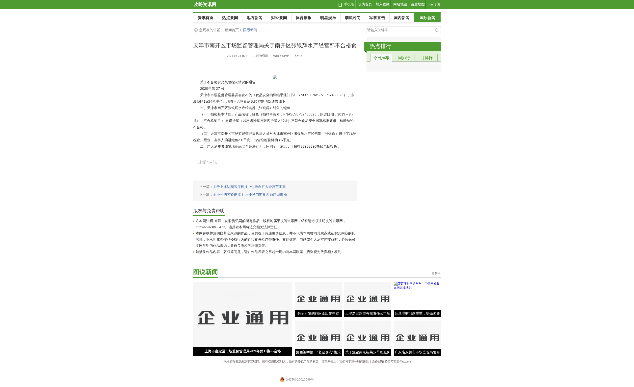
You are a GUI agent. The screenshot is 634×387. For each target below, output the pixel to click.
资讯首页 (205, 18)
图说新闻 (205, 272)
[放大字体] (353, 56)
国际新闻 (427, 18)
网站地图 (400, 4)
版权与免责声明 (209, 210)
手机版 (349, 4)
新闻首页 (232, 30)
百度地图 (418, 4)
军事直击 (377, 18)
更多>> (436, 273)
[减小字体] (346, 56)
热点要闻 (230, 18)
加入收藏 (383, 4)
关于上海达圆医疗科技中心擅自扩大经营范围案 (249, 187)
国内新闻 (402, 18)
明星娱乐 (328, 18)
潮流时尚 (353, 18)
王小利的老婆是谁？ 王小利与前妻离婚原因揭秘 (250, 194)
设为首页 (365, 4)
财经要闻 (279, 18)
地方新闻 (255, 18)
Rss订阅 (434, 4)
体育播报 (304, 18)
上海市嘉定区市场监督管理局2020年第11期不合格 (243, 351)
